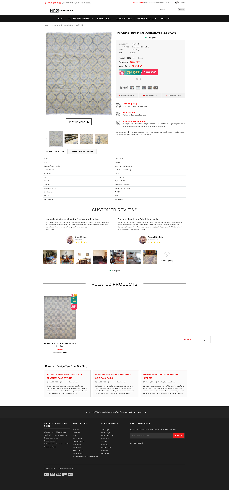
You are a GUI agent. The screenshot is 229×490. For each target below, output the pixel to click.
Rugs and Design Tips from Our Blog (66, 366)
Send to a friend (174, 95)
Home (46, 25)
